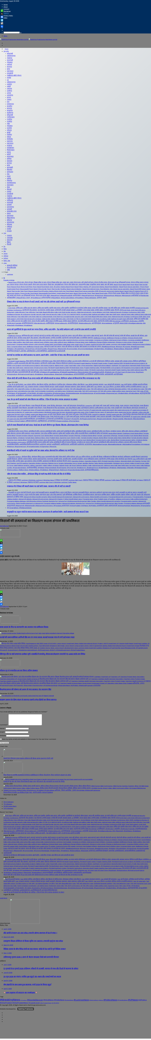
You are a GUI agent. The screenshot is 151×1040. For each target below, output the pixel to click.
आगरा (9, 93)
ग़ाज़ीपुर (9, 122)
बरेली (9, 154)
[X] (75, 543)
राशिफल (5, 256)
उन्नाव (9, 100)
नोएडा (9, 137)
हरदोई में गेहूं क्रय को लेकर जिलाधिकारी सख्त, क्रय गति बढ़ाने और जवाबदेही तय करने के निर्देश (34, 782)
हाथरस (9, 231)
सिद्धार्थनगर (11, 218)
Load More (3, 898)
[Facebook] (75, 545)
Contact (6, 9)
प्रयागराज (10, 71)
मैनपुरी (9, 189)
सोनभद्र (9, 224)
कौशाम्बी (10, 54)
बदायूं (9, 152)
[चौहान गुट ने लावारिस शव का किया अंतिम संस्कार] (10, 667)
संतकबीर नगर (12, 211)
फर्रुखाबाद (10, 148)
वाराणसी (10, 60)
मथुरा (9, 176)
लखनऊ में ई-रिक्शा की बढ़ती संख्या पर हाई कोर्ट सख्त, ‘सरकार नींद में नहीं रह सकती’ (39, 486)
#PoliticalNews (110, 1000)
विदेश (5, 249)
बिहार (9, 242)
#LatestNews (69, 1000)
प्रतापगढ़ (10, 141)
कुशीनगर (10, 113)
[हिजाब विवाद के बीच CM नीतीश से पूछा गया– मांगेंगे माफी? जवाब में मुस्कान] (77, 790)
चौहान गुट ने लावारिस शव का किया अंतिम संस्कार (19, 670)
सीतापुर (9, 220)
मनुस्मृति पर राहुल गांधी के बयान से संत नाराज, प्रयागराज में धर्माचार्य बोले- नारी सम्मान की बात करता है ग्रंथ (48, 512)
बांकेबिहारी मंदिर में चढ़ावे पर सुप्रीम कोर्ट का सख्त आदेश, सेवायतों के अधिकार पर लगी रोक (41, 450)
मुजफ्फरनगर (11, 183)
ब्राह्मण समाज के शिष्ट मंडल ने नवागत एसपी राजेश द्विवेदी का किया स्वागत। (28, 700)
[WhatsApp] (75, 540)
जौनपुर (9, 130)
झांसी (8, 133)
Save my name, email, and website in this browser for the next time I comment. (29, 739)
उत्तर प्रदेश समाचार (55, 1003)
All (8, 80)
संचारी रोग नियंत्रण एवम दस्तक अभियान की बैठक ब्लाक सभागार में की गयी (28, 758)
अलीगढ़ (9, 91)
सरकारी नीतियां (12, 265)
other (5, 263)
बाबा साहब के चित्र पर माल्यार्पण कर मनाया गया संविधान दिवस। (24, 627)
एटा (8, 102)
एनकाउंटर (10, 104)
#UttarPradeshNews (20, 1003)
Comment (4, 725)
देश (4, 247)
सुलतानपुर (10, 222)
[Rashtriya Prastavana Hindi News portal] (28, 40)
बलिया (9, 159)
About (5, 7)
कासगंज (10, 111)
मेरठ (8, 187)
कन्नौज (9, 106)
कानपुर (9, 67)
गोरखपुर (9, 62)
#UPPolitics (142, 1000)
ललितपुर (10, 200)
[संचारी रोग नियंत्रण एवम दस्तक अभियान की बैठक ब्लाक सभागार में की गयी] (13, 756)
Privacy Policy (8, 16)
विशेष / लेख (6, 261)
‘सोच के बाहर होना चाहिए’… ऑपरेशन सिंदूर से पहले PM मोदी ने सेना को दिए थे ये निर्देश (39, 474)
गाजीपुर (9, 119)
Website (3, 736)
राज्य (4, 233)
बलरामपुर (10, 157)
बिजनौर (9, 170)
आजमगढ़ (10, 95)
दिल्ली (9, 244)
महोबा (9, 178)
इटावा (9, 97)
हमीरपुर (9, 227)
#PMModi (100, 1000)
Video (5, 18)
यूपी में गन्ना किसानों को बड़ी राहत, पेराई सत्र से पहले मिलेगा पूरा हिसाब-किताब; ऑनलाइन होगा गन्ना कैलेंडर (48, 425)
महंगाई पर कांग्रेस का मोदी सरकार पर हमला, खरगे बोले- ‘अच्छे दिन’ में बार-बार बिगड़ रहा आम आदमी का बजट (48, 355)
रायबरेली (10, 73)
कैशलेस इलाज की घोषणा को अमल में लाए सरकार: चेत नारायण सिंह (25, 689)
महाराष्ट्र (9, 240)
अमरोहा (9, 84)
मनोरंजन (5, 258)
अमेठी (9, 87)
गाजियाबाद (11, 117)
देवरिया (9, 135)
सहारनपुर (10, 216)
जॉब (8, 270)
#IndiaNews (59, 1000)
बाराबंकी (10, 168)
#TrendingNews (123, 1000)
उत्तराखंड (10, 238)
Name (2, 728)
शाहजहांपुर (10, 207)
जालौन (9, 128)
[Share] (75, 552)
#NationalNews (93, 1000)
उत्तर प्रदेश (6, 51)
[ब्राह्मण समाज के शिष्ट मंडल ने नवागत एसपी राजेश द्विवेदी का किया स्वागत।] (27, 696)
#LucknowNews (81, 1000)
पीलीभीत (10, 139)
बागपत (9, 163)
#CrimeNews (23, 1000)
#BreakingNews (10, 999)
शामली (9, 205)
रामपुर (9, 192)
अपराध (5, 254)
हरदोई (9, 78)
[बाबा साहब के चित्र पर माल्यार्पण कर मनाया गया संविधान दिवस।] (10, 623)
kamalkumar (4, 526)
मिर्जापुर (9, 181)
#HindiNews (48, 1000)
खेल (4, 251)
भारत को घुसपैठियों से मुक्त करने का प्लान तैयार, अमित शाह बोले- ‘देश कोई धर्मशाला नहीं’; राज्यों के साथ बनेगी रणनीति (51, 329)
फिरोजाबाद (10, 150)
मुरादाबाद (10, 185)
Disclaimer (7, 11)
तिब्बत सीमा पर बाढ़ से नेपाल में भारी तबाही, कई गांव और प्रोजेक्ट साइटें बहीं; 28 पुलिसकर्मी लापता (43, 302)
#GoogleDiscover (35, 1000)
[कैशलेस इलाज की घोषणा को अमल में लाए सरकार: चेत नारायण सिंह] (75, 685)
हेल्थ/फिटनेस (11, 268)
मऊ (8, 174)
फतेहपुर (9, 146)
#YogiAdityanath (34, 1003)
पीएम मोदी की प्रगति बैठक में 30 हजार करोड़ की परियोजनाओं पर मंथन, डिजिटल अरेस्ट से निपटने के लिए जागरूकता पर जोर (53, 378)
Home (5, 5)
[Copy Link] (75, 550)
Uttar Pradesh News (45, 1003)
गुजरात (9, 236)
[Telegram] (75, 548)
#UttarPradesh (6, 1003)
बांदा (8, 69)
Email (2, 732)
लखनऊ (6, 13)
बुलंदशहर (10, 172)
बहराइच (9, 161)
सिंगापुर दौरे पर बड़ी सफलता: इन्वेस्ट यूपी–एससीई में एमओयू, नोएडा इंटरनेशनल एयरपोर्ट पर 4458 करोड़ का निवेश (42, 654)
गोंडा (8, 124)
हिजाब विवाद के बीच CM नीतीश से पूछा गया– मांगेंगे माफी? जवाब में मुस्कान (28, 793)
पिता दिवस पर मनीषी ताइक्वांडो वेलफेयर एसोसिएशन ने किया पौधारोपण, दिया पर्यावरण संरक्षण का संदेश (37, 775)
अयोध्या (9, 65)
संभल (9, 214)
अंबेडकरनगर (11, 56)
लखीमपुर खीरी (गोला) (14, 76)
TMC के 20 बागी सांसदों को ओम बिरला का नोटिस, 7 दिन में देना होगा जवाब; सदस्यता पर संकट (42, 399)
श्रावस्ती (9, 209)
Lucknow (10, 274)
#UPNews (133, 999)
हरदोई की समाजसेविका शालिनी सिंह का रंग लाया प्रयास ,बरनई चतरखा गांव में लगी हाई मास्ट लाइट (37, 637)
